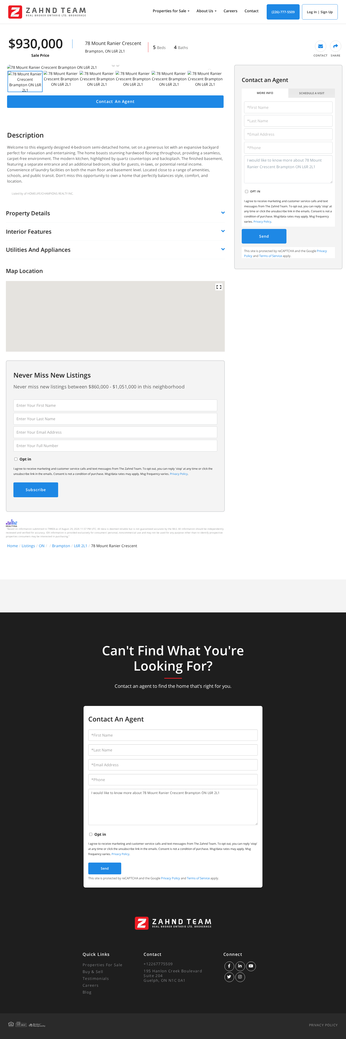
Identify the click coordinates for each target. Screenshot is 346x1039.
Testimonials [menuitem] (96, 978)
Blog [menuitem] (87, 992)
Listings (28, 545)
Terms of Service (270, 256)
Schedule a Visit (311, 93)
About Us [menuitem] (205, 10)
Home (12, 545)
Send (264, 236)
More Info (265, 93)
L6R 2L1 (80, 545)
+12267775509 (158, 963)
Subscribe (36, 489)
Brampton (61, 545)
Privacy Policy (179, 474)
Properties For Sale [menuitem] (102, 964)
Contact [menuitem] (251, 10)
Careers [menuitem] (230, 10)
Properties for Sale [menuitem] (169, 10)
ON (41, 545)
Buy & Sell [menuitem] (93, 971)
